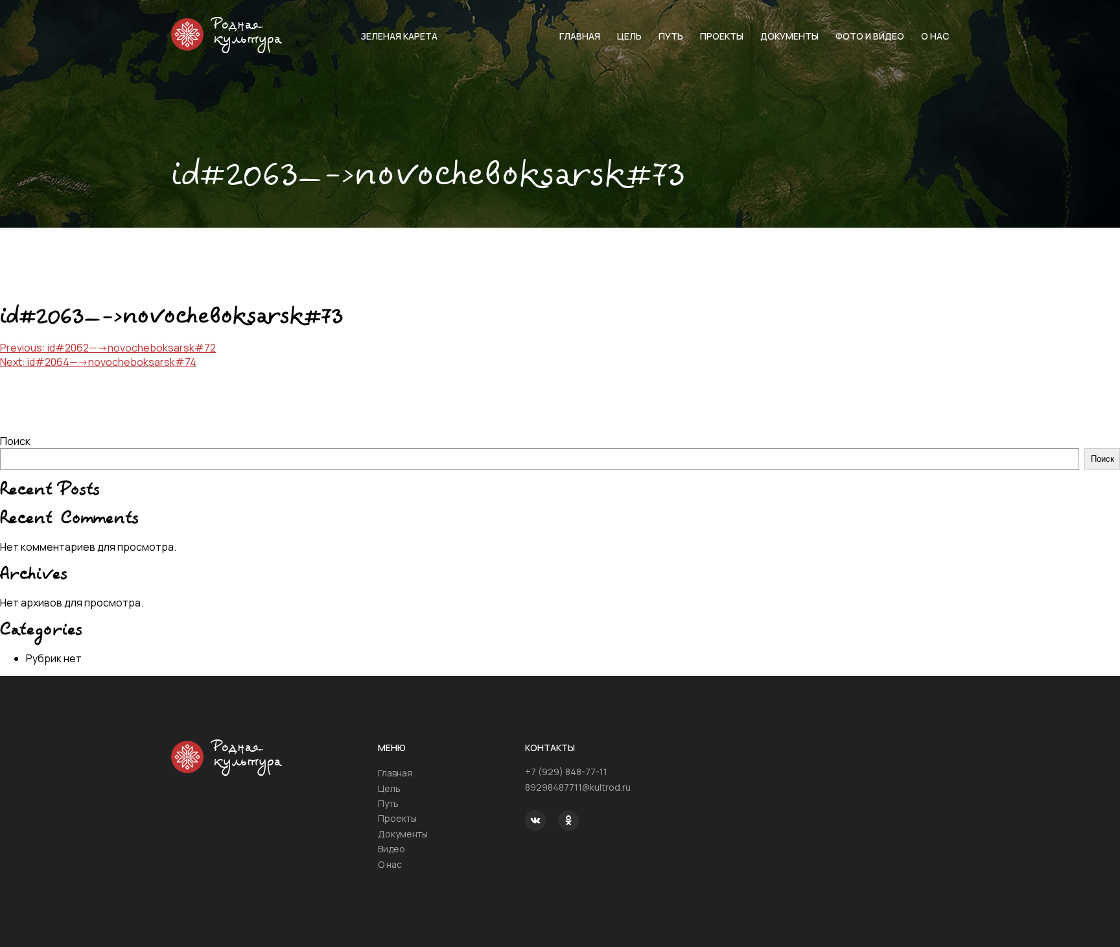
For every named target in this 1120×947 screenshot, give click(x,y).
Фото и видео (869, 36)
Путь (671, 36)
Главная (579, 36)
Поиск (15, 441)
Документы (789, 36)
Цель (629, 36)
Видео (391, 849)
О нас (935, 36)
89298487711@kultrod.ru (578, 787)
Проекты (721, 36)
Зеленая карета (399, 36)
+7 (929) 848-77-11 (566, 771)
